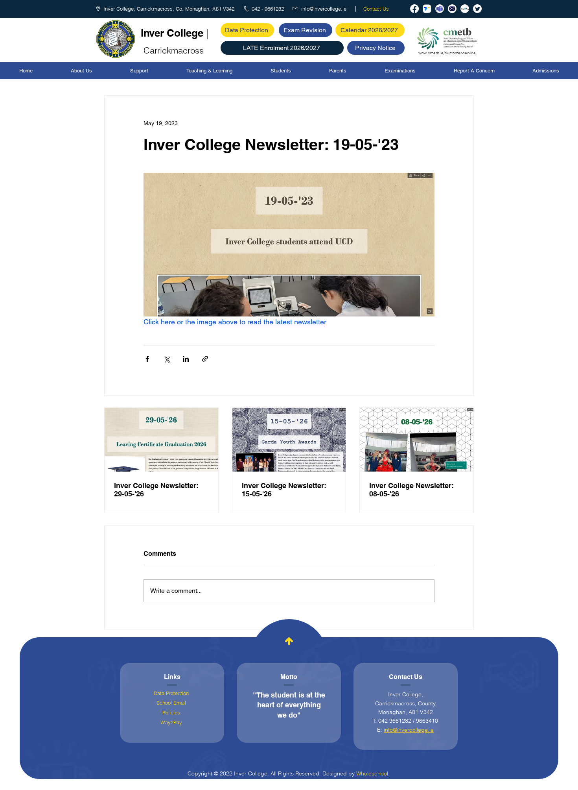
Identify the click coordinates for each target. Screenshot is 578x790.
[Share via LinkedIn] (186, 359)
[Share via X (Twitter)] (166, 359)
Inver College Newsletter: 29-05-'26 (156, 489)
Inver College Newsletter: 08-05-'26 (411, 489)
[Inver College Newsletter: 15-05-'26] (289, 440)
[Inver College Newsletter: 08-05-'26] (416, 440)
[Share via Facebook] (147, 359)
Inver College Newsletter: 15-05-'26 (284, 489)
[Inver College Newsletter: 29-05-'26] (161, 440)
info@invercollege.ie (409, 729)
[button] (282, 48)
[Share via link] (205, 359)
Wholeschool (372, 773)
